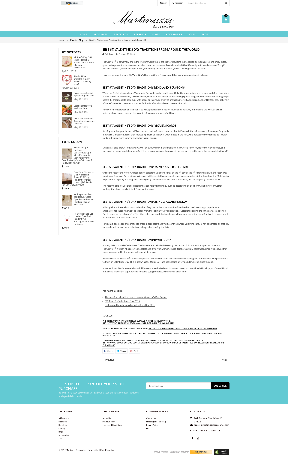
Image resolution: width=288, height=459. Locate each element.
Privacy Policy (108, 421)
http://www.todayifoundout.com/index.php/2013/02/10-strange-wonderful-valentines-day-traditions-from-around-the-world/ (163, 344)
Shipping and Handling (156, 421)
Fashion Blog (76, 40)
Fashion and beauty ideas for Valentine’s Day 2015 (130, 305)
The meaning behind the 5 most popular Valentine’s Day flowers (136, 297)
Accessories (174, 34)
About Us (106, 418)
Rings (156, 34)
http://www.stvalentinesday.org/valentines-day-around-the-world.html (162, 334)
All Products (63, 418)
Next (224, 359)
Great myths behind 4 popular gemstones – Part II (84, 121)
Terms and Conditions (112, 425)
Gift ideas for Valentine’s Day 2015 (122, 301)
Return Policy (152, 425)
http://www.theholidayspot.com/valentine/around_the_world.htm (138, 323)
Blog (205, 34)
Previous (109, 359)
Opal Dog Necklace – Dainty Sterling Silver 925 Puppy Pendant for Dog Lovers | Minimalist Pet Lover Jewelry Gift (78, 178)
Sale (60, 438)
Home (83, 34)
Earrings (140, 34)
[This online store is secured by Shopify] (221, 451)
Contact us (151, 418)
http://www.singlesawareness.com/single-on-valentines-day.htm (182, 328)
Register (178, 2)
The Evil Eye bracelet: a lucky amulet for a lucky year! (82, 80)
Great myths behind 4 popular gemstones (84, 94)
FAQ (148, 428)
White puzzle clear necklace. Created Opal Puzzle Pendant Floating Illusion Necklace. (84, 199)
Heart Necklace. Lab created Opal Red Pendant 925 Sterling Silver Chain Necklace (84, 218)
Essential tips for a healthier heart (83, 107)
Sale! (191, 34)
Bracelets (121, 34)
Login (164, 2)
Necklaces (100, 34)
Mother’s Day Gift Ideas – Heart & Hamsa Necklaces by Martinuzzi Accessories (84, 62)
